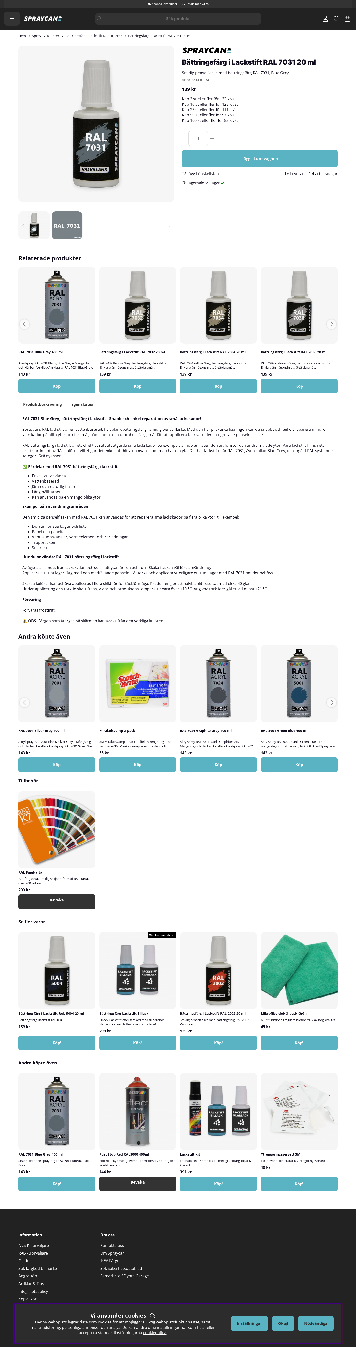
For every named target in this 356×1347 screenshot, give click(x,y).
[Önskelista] (336, 19)
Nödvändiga (316, 1323)
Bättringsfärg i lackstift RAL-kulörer (93, 35)
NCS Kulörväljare (33, 1245)
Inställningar (249, 1323)
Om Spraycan (112, 1253)
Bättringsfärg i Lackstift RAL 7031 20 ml (159, 35)
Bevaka (57, 900)
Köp (137, 386)
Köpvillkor (27, 1299)
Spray (36, 35)
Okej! (283, 1323)
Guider (24, 1260)
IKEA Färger (110, 1260)
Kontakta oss (112, 1245)
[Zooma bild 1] (96, 124)
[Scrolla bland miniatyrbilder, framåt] (169, 225)
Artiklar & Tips (31, 1283)
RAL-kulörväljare (33, 1253)
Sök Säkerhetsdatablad (121, 1268)
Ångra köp (27, 1276)
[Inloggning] (325, 19)
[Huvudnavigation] (12, 19)
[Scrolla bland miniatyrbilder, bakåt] (23, 225)
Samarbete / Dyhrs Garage (124, 1276)
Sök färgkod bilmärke (37, 1268)
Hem (22, 35)
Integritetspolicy (33, 1291)
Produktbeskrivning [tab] (42, 404)
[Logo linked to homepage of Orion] (43, 18)
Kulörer (53, 35)
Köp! (137, 1043)
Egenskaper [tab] (82, 404)
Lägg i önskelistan (202, 173)
